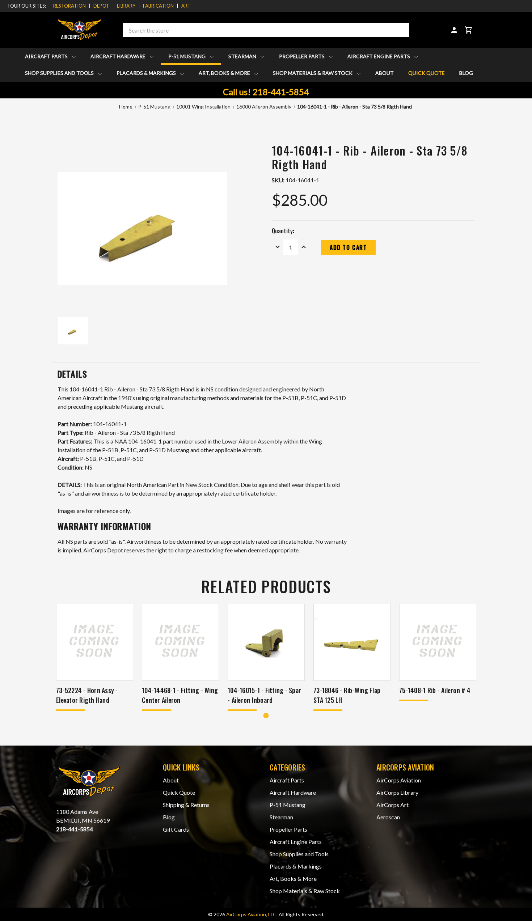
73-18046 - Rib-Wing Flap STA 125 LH (346, 695)
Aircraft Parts (47, 56)
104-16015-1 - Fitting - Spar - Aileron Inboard (264, 695)
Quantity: (283, 230)
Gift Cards (176, 829)
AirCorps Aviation (398, 780)
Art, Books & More (225, 73)
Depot (101, 6)
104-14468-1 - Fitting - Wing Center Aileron (180, 695)
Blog (466, 73)
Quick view (95, 633)
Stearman (242, 56)
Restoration (69, 6)
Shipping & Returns (186, 804)
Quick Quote (426, 73)
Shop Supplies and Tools (60, 73)
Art (186, 6)
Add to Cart (94, 652)
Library (126, 6)
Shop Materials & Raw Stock (313, 73)
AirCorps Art (392, 804)
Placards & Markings (147, 73)
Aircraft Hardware (118, 56)
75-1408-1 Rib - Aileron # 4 (434, 690)
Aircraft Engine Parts (379, 56)
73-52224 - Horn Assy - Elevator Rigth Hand (87, 695)
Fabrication (158, 6)
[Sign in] (454, 30)
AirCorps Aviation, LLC (251, 914)
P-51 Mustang (187, 56)
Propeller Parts (302, 56)
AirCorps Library (397, 792)
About (384, 73)
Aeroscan (388, 817)
